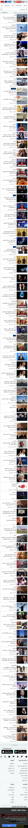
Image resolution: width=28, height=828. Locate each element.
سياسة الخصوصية (23, 773)
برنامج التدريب (24, 768)
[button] (2, 9)
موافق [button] (9, 825)
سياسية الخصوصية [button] (21, 822)
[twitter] (9, 757)
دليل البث (12, 773)
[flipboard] (22, 757)
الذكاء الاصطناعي (23, 794)
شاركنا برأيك (24, 780)
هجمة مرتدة (11, 794)
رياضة (26, 792)
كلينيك (12, 799)
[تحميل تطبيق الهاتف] (14, 752)
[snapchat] (18, 757)
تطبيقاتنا (12, 763)
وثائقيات (12, 802)
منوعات (25, 799)
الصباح (12, 797)
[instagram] (5, 757)
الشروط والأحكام (23, 770)
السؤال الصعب (10, 790)
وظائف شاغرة (24, 775)
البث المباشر (11, 770)
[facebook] (1, 757)
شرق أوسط (24, 787)
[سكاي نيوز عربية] (19, 2)
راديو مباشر (11, 765)
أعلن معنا (25, 778)
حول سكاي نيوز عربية (22, 765)
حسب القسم (5, 12)
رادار (13, 792)
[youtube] (13, 757)
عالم (26, 790)
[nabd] (26, 757)
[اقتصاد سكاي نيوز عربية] (9, 2)
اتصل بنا (25, 763)
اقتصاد (25, 797)
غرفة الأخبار (11, 787)
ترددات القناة (11, 768)
